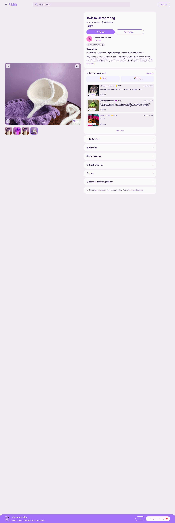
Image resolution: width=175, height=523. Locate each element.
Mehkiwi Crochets (103, 37)
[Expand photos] (8, 121)
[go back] (8, 66)
